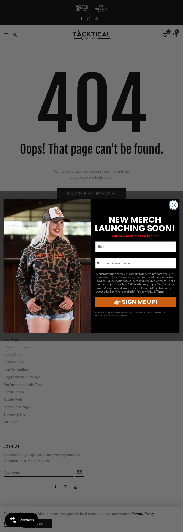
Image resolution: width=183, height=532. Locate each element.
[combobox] (102, 263)
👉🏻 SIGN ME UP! (135, 302)
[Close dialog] (173, 204)
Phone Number (105, 255)
